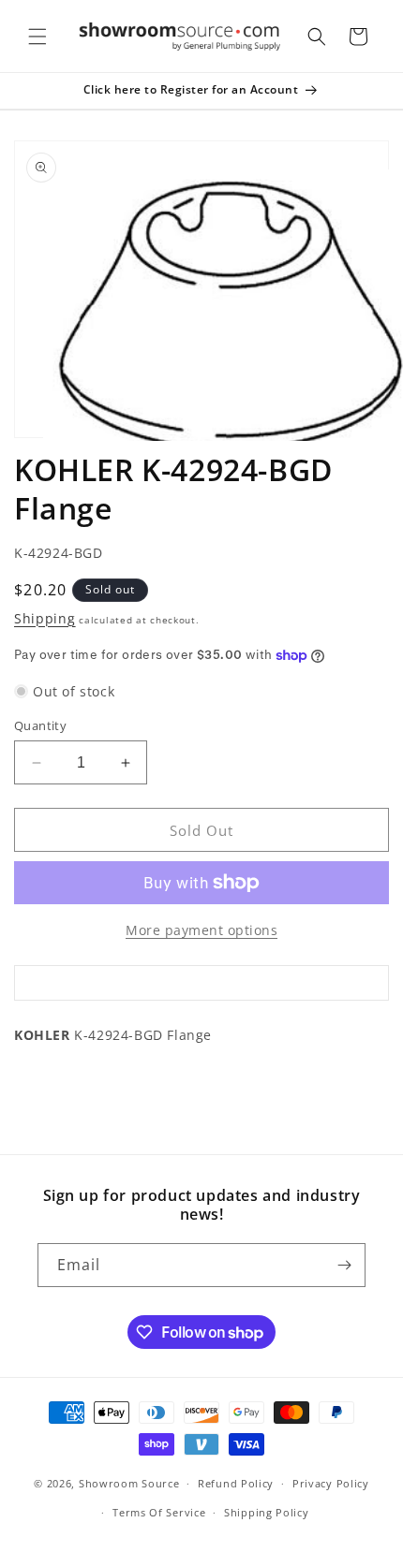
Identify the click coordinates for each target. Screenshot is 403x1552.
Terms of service (158, 1512)
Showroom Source (129, 1483)
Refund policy (236, 1483)
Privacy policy (330, 1483)
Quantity (40, 725)
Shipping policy (266, 1512)
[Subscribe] (344, 1265)
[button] (37, 36)
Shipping (45, 618)
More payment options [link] (201, 930)
